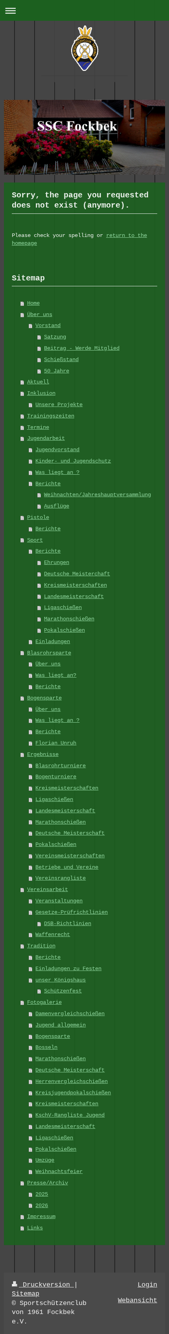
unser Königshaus (60, 980)
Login (147, 1285)
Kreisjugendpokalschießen (73, 1093)
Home (33, 303)
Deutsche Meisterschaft (70, 833)
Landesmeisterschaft (74, 596)
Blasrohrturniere (60, 766)
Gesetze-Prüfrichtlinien (71, 912)
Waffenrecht (52, 934)
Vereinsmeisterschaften (70, 856)
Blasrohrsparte (49, 653)
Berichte (48, 484)
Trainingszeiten (50, 416)
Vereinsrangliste (60, 878)
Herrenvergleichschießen (71, 1081)
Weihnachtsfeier (59, 1171)
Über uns (39, 314)
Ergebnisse (43, 754)
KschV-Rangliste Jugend (70, 1115)
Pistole (38, 517)
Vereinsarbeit (47, 889)
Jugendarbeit (46, 438)
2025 (41, 1194)
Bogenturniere (55, 777)
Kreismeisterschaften (75, 585)
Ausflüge (56, 506)
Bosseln (46, 1047)
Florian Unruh (55, 743)
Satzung (55, 337)
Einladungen (52, 641)
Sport (35, 540)
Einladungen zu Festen (68, 968)
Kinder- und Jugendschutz (73, 461)
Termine (38, 427)
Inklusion (41, 393)
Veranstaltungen (59, 901)
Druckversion (46, 1285)
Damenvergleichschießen (70, 1013)
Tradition (41, 946)
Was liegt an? (55, 675)
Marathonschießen (69, 619)
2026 (41, 1205)
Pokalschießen (64, 630)
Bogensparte (44, 698)
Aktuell (38, 382)
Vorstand (48, 325)
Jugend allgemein (60, 1025)
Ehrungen (56, 562)
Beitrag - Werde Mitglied (81, 348)
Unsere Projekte (59, 404)
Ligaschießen (63, 607)
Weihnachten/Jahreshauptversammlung (97, 495)
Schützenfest (63, 991)
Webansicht (137, 1300)
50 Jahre (56, 371)
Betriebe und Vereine (66, 867)
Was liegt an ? (57, 472)
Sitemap (25, 1294)
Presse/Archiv (47, 1183)
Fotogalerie (44, 1002)
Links (35, 1228)
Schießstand (61, 359)
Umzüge (44, 1160)
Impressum (41, 1216)
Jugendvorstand (57, 449)
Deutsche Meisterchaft (77, 574)
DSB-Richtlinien (67, 923)
